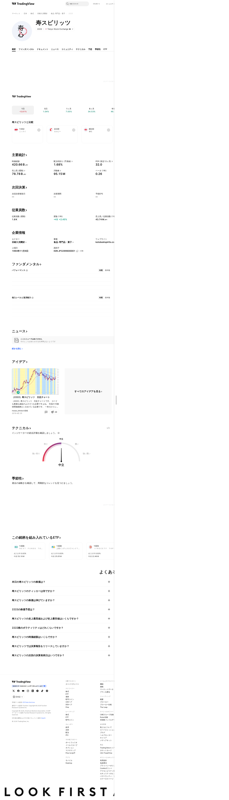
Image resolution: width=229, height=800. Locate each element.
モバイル (69, 760)
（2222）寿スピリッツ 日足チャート (31, 397)
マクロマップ (71, 750)
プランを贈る (105, 692)
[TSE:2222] (14, 392)
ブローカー (104, 702)
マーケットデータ (106, 689)
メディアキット (106, 740)
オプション (70, 748)
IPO (67, 735)
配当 (67, 732)
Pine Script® (70, 753)
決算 (67, 730)
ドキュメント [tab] (42, 49)
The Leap (103, 707)
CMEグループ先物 (107, 715)
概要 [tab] (14, 49)
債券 (67, 697)
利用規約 (103, 760)
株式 (67, 691)
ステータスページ (106, 779)
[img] (70, 29)
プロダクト (96, 4)
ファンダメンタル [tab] (26, 49)
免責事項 (103, 763)
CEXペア (69, 702)
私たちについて (106, 727)
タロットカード (106, 750)
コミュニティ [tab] (67, 49)
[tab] (101, 270)
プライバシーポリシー (108, 766)
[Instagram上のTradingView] (28, 691)
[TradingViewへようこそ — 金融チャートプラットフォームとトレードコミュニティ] (21, 96)
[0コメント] (46, 412)
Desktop (69, 763)
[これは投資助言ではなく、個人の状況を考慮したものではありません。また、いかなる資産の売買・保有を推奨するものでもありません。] (58, 433)
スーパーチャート (72, 684)
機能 (101, 684)
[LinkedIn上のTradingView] (32, 691)
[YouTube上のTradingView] (23, 691)
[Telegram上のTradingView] (37, 691)
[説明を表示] (21, 161)
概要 (101, 699)
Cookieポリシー (106, 768)
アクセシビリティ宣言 (108, 771)
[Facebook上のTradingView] (18, 691)
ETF (67, 694)
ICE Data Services (29, 702)
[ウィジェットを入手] (108, 428)
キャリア (103, 738)
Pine (67, 707)
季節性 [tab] (98, 49)
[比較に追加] (39, 130)
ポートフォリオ (71, 742)
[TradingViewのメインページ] (23, 3)
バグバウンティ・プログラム (111, 776)
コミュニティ (110, 4)
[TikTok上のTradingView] (42, 691)
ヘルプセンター (106, 735)
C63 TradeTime (106, 753)
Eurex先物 (104, 717)
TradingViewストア (107, 748)
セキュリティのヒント (108, 773)
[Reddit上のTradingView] (47, 691)
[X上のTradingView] (13, 691)
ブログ (102, 732)
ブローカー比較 (106, 705)
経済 (67, 727)
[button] (102, 3)
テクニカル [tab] (80, 49)
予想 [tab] (90, 49)
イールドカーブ (71, 745)
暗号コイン (70, 699)
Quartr (43, 718)
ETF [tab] (105, 49)
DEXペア (69, 705)
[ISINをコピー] (77, 251)
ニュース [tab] (55, 49)
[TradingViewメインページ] (21, 681)
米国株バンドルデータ (108, 720)
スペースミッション (107, 730)
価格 (101, 687)
